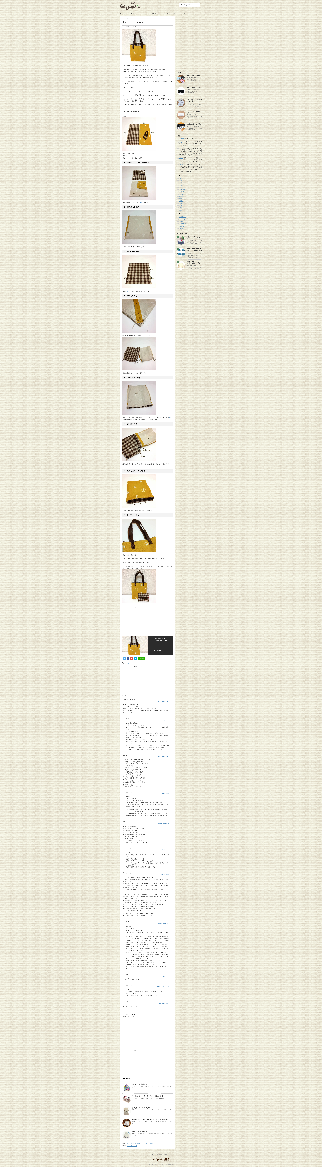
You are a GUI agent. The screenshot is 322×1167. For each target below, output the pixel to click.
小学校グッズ (182, 217)
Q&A (180, 178)
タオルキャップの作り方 (139, 1084)
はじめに (122, 13)
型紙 (180, 198)
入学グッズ (182, 219)
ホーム (152, 1154)
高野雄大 (181, 138)
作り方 (132, 13)
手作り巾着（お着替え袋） (140, 1131)
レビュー (181, 194)
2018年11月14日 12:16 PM (163, 986)
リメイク (143, 13)
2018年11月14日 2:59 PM (163, 1003)
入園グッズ (182, 226)
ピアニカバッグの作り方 (139, 962)
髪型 (180, 210)
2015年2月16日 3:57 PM (163, 756)
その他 (181, 185)
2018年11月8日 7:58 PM (163, 976)
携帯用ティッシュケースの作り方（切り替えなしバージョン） (151, 1119)
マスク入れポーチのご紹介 (194, 75)
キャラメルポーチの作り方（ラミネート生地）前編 (147, 1096)
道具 (180, 207)
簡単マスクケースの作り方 (194, 87)
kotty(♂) (181, 142)
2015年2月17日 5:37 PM (163, 793)
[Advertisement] (136, 621)
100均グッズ (182, 223)
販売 (180, 205)
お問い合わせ (159, 1154)
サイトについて (187, 13)
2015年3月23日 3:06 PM (163, 874)
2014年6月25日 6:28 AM (163, 720)
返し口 (128, 291)
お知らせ (181, 183)
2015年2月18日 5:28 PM (163, 850)
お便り (181, 180)
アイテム (181, 187)
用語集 (181, 201)
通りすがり (182, 148)
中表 (141, 202)
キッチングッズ (183, 221)
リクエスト (165, 13)
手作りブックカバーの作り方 (141, 1108)
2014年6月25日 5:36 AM (163, 701)
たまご (181, 158)
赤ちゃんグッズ (183, 228)
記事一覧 (154, 13)
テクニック (182, 189)
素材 (180, 203)
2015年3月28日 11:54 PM (163, 923)
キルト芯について (132, 1146)
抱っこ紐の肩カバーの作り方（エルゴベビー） (140, 1143)
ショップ (175, 13)
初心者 (181, 164)
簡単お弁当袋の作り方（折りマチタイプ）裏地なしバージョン (194, 250)
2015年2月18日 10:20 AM (163, 823)
